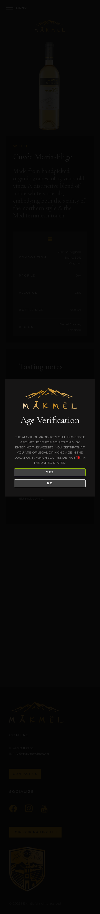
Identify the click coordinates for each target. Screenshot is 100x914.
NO (50, 483)
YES (50, 472)
